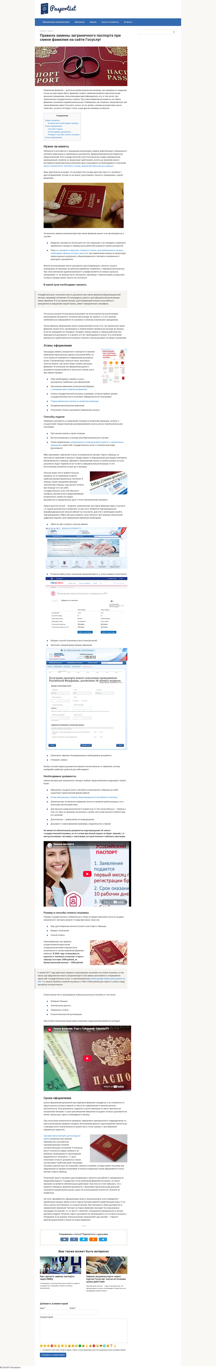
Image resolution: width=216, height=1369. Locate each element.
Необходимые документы (59, 132)
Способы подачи (55, 129)
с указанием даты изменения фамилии (69, 389)
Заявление (79, 22)
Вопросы (128, 22)
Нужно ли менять (52, 120)
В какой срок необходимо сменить (63, 123)
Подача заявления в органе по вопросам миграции (74, 401)
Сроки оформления (53, 137)
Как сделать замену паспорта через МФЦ (57, 1277)
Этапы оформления (53, 126)
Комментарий (46, 1317)
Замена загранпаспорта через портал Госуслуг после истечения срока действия (106, 1279)
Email (73, 1308)
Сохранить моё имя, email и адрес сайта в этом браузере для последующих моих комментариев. (84, 1350)
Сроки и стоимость (110, 22)
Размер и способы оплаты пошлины (64, 134)
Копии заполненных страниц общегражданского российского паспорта (84, 797)
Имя (42, 1308)
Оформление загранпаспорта (56, 22)
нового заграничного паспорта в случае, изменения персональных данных (78, 166)
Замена (93, 22)
